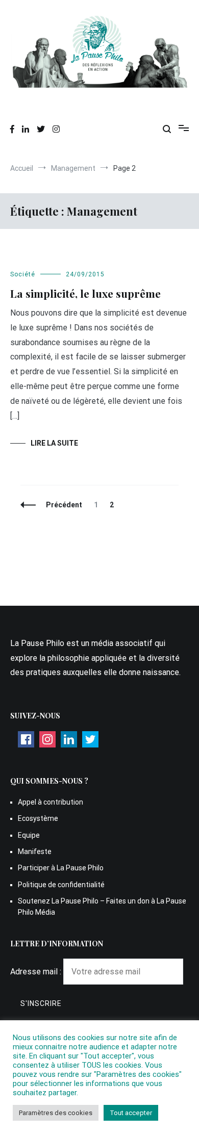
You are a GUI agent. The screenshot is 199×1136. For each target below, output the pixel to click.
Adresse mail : (36, 971)
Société (22, 274)
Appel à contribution (50, 802)
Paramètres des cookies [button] (55, 1113)
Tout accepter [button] (131, 1113)
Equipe (29, 835)
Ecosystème (38, 818)
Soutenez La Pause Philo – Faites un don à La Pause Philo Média (102, 906)
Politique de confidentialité (61, 885)
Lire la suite (54, 443)
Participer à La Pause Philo (61, 868)
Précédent (64, 505)
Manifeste (35, 851)
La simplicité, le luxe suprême (85, 293)
